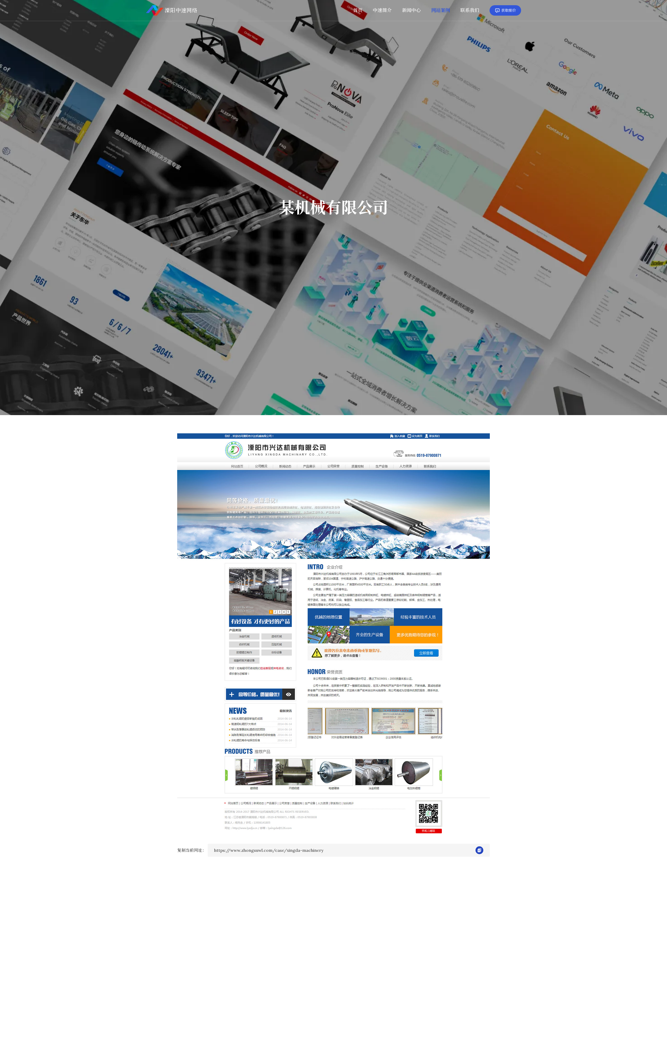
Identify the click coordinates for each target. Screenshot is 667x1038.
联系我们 (469, 10)
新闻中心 (411, 10)
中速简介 (382, 10)
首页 (357, 10)
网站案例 (440, 10)
